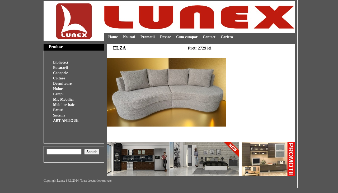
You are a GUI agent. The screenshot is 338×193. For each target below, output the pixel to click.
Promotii (147, 37)
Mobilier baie (63, 105)
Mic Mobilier (63, 99)
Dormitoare (62, 84)
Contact (209, 37)
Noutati (129, 37)
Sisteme (59, 115)
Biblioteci (60, 62)
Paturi (58, 110)
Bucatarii (60, 68)
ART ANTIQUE (65, 121)
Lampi (58, 94)
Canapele (60, 73)
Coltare (59, 78)
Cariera (227, 37)
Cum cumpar (187, 37)
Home (113, 37)
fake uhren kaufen (59, 139)
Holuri (58, 89)
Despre (165, 37)
